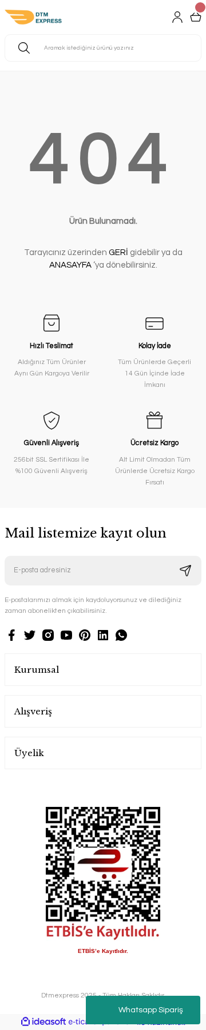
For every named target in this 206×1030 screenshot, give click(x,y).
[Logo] (33, 17)
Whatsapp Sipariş (150, 1010)
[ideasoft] (43, 1022)
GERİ (118, 252)
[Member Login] (177, 17)
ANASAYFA (70, 265)
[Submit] (185, 570)
